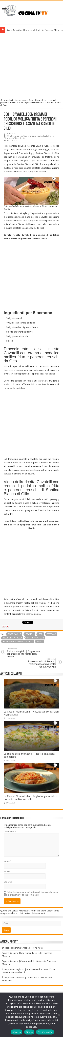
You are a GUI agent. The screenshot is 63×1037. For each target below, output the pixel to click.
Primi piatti (8, 138)
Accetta (16, 1032)
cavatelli (30, 634)
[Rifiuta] (58, 1014)
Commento (10, 831)
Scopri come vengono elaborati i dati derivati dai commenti (29, 911)
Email (7, 871)
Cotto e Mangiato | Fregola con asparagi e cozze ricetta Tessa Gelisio (23, 653)
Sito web (8, 882)
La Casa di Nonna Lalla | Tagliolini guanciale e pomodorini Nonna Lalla (30, 798)
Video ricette (19, 138)
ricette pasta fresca (12, 638)
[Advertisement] (31, 65)
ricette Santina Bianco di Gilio (18, 641)
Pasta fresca (48, 136)
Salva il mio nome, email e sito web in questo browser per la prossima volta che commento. (31, 893)
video (40, 641)
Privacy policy (45, 1032)
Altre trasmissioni (18, 100)
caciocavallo (14, 634)
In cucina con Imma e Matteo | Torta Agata (23, 948)
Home (5, 100)
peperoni (51, 634)
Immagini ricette (35, 136)
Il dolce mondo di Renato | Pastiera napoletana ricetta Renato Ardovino (42, 663)
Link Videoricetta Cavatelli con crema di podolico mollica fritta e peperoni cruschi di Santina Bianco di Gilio (31, 525)
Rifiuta (29, 1032)
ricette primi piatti (35, 638)
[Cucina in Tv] (31, 12)
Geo (25, 136)
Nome (7, 861)
